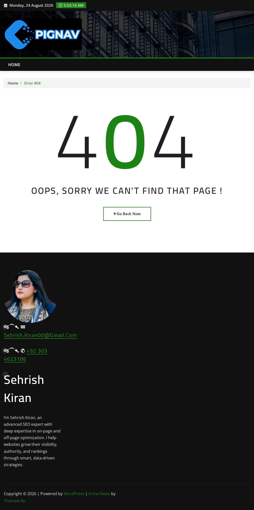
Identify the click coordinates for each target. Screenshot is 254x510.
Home (14, 64)
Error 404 (32, 83)
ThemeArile (14, 501)
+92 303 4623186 (25, 354)
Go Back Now (129, 213)
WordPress (74, 493)
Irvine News (99, 493)
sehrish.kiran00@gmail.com (40, 335)
